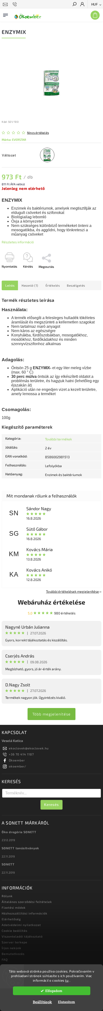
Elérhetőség (11, 919)
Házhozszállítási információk (24, 913)
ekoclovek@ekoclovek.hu (29, 748)
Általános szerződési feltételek (27, 902)
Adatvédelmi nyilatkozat (21, 925)
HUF (94, 4)
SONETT (8, 864)
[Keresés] (74, 4)
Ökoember (17, 760)
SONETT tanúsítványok (20, 848)
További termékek (58, 439)
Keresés (51, 805)
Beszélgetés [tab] (76, 285)
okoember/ (17, 766)
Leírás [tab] (9, 285)
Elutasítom (66, 1002)
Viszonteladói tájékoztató (22, 936)
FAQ (5, 959)
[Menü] (5, 14)
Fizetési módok (14, 907)
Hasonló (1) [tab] (30, 285)
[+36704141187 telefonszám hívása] (15, 4)
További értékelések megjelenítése (72, 591)
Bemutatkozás (13, 954)
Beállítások (42, 1001)
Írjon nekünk (11, 948)
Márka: (14, 140)
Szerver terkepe (14, 942)
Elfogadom (53, 991)
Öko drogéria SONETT (19, 832)
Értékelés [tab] (53, 285)
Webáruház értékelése (51, 602)
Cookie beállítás (14, 931)
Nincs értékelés (38, 132)
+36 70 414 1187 (21, 754)
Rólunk (7, 896)
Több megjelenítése (51, 714)
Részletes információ (18, 242)
